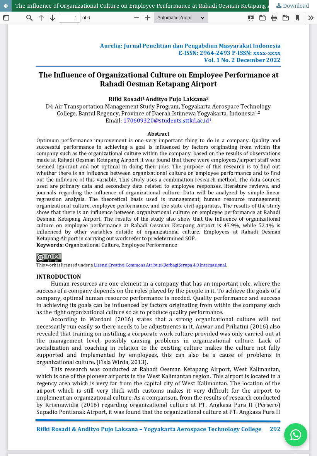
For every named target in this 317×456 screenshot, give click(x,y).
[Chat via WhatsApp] (295, 434)
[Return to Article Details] (6, 6)
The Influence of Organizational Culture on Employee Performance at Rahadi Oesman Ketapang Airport (151, 5)
